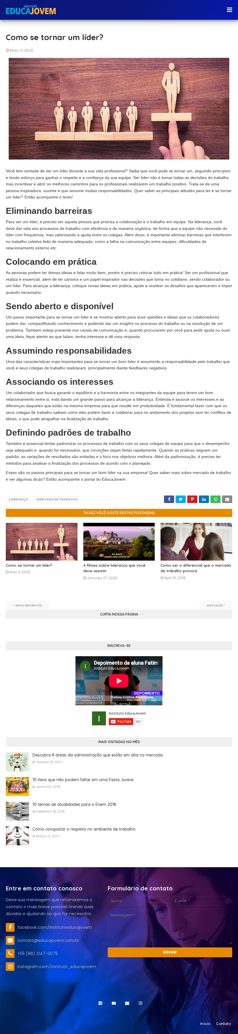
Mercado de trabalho (57, 499)
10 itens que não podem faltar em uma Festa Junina (83, 779)
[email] (127, 1003)
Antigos (215, 605)
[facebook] (100, 1003)
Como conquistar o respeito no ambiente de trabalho (84, 829)
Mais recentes (28, 605)
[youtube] (113, 1003)
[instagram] (140, 1003)
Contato (223, 1023)
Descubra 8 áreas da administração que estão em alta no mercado (98, 755)
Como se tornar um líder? (29, 565)
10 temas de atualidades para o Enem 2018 (74, 804)
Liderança (18, 499)
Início (205, 1023)
